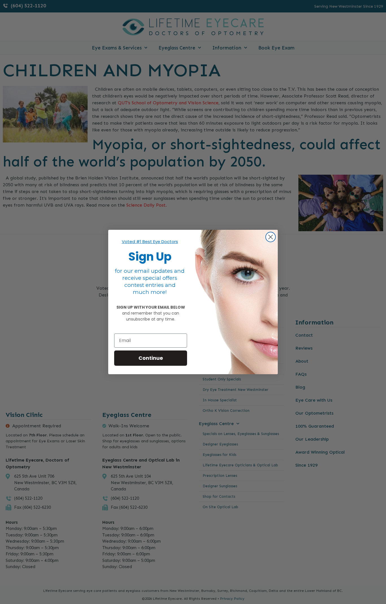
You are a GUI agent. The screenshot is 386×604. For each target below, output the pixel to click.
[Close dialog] (271, 237)
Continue (150, 357)
